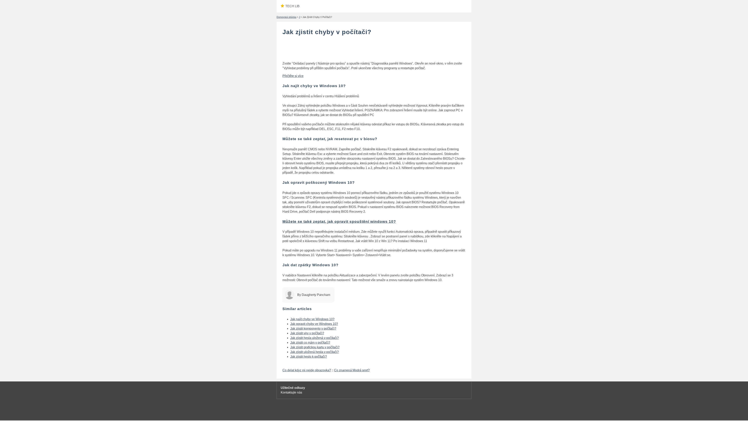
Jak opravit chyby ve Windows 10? (314, 323)
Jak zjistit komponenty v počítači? (313, 328)
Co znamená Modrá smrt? (352, 370)
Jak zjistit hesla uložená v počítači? (314, 338)
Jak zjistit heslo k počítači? (308, 356)
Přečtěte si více (292, 76)
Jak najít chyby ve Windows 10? (312, 319)
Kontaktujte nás (291, 392)
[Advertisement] (374, 49)
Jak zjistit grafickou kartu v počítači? (315, 347)
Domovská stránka (286, 17)
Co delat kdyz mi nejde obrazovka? (306, 370)
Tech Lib (292, 6)
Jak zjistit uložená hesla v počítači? (314, 352)
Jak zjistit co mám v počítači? (310, 342)
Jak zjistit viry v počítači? (307, 333)
